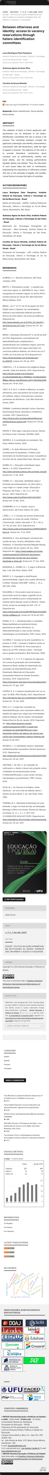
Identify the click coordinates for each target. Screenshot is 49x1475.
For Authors (8, 1227)
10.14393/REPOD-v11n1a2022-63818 (21, 1015)
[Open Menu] (2, 2)
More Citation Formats (18, 1026)
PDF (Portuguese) (15, 899)
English (6, 1057)
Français (7, 1064)
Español (7, 1060)
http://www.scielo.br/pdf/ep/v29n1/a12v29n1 (22, 497)
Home (5, 12)
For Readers (8, 1223)
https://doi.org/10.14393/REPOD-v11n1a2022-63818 (24, 105)
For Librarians (9, 1231)
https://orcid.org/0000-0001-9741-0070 (18, 93)
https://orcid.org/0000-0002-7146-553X (18, 63)
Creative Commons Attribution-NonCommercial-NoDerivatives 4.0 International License (22, 984)
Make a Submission (15, 1080)
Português (7, 1068)
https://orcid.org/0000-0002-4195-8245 (18, 78)
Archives (14, 12)
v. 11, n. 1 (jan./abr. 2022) (31, 12)
